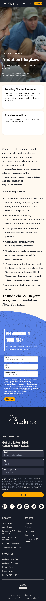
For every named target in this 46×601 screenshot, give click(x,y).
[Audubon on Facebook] (12, 506)
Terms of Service (21, 381)
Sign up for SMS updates (31, 540)
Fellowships (29, 527)
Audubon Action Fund (11, 548)
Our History (7, 527)
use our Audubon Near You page (19, 302)
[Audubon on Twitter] (19, 506)
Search (30, 3)
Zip (6, 365)
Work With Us (30, 523)
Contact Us (29, 535)
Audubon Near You (12, 54)
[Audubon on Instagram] (4, 506)
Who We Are (7, 523)
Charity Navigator (23, 585)
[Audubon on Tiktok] (33, 506)
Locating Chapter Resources (23, 97)
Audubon (13, 3)
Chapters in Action (23, 123)
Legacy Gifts (7, 571)
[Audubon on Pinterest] (41, 506)
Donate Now (7, 567)
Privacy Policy (8, 381)
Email (7, 357)
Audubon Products (10, 563)
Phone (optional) (11, 372)
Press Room (29, 531)
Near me (24, 3)
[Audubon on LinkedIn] (26, 506)
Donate (38, 3)
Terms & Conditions (17, 393)
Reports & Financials (11, 544)
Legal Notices (11, 598)
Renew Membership (10, 575)
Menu (5, 3)
